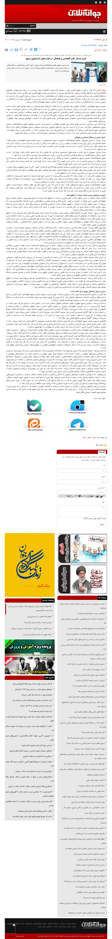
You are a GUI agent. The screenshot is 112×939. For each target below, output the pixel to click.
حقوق (89, 437)
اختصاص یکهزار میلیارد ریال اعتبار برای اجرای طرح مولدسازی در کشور (29, 718)
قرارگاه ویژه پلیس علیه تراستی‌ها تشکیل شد (89, 875)
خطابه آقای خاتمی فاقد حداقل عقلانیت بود (89, 711)
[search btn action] (7, 25)
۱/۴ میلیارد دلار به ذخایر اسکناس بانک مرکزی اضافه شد (85, 848)
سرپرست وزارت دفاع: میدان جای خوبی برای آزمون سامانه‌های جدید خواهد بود (83, 756)
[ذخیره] (16, 49)
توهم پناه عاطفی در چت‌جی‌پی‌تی (39, 616)
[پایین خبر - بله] (34, 409)
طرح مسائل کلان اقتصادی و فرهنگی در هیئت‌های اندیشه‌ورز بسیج (56, 58)
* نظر (103, 502)
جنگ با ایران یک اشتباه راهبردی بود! (91, 691)
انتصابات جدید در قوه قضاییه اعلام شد (91, 613)
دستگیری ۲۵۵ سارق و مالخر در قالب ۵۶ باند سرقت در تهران (30, 786)
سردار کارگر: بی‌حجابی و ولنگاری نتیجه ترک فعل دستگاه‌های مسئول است (84, 704)
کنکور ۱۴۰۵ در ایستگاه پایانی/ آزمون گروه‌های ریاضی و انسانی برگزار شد (83, 724)
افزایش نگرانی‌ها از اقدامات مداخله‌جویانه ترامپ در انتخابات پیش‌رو (84, 820)
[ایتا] (34, 426)
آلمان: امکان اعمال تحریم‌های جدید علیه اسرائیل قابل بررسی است (83, 646)
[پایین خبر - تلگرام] (77, 426)
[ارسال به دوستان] (11, 49)
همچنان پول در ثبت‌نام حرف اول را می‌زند (37, 694)
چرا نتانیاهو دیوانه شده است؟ (94, 897)
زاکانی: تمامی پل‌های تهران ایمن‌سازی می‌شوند (35, 811)
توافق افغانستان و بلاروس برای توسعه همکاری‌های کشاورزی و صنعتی (83, 841)
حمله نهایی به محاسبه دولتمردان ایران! (91, 791)
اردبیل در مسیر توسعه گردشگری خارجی (90, 680)
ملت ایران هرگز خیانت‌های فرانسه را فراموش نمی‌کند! (85, 634)
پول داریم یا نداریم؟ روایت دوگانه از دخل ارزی (88, 802)
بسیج (94, 437)
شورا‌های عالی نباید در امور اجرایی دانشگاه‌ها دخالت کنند (84, 763)
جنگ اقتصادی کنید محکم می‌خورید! (91, 785)
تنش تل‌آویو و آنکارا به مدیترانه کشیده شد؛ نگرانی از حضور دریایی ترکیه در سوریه (84, 656)
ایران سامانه (11, 936)
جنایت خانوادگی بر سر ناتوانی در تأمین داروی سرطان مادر (83, 807)
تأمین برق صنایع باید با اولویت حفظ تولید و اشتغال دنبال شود (82, 769)
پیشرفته (11, 26)
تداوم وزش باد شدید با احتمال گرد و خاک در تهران (33, 771)
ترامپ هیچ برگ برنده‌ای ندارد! (94, 669)
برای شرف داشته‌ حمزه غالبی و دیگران (91, 859)
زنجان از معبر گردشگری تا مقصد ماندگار (90, 865)
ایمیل (103, 477)
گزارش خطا (99, 445)
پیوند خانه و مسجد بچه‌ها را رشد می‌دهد (90, 748)
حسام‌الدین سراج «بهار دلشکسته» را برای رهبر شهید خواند (83, 796)
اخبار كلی (97, 50)
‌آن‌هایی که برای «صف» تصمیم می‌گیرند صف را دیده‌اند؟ (84, 881)
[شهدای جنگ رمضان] (82, 548)
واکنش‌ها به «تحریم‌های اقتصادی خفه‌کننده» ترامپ (86, 628)
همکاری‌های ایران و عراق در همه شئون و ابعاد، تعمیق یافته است (29, 778)
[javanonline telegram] (35, 49)
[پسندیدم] (40, 49)
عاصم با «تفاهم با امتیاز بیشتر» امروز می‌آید (89, 854)
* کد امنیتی (101, 488)
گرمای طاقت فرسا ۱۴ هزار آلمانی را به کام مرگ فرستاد (85, 743)
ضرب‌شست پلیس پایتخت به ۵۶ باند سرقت (36, 705)
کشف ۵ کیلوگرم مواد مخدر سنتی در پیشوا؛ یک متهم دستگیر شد (29, 728)
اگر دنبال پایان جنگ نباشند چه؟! (93, 732)
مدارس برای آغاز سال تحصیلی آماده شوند (37, 745)
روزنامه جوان (98, 398)
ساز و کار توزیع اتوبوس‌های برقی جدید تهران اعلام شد (32, 816)
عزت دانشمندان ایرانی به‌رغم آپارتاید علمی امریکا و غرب (32, 700)
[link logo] (81, 12)
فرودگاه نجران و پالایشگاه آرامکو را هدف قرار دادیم (86, 696)
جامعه (105, 50)
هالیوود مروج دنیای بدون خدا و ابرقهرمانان (89, 870)
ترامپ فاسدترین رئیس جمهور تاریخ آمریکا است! (87, 717)
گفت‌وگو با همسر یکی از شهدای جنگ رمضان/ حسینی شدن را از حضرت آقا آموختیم (30, 608)
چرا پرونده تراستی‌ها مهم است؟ (40, 711)
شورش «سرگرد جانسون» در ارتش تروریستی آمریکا (86, 737)
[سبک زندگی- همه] (30, 565)
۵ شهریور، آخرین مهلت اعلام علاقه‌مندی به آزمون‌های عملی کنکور (29, 737)
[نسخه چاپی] (6, 49)
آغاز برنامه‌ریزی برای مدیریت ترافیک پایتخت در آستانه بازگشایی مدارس (29, 803)
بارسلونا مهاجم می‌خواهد (96, 774)
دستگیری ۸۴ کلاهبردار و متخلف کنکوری (37, 756)
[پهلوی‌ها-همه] (30, 665)
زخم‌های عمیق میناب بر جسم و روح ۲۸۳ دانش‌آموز (33, 689)
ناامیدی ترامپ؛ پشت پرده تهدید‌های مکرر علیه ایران (86, 639)
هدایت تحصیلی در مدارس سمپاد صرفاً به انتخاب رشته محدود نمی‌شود (83, 605)
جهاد (84, 437)
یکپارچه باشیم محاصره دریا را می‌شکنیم (90, 833)
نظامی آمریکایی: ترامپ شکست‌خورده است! (89, 685)
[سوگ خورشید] (82, 579)
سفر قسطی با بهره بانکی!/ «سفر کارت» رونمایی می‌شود (31, 628)
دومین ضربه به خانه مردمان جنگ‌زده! (37, 622)
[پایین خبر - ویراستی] (77, 408)
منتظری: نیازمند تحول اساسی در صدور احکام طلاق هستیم (31, 750)
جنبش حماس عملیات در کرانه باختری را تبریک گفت (86, 664)
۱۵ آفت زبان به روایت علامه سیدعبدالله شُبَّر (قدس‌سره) (32, 683)
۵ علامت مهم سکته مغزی (95, 780)
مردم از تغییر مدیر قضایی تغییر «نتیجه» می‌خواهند (86, 912)
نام (104, 465)
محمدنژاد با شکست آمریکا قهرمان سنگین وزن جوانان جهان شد (83, 621)
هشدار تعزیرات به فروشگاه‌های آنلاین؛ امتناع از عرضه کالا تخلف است (29, 763)
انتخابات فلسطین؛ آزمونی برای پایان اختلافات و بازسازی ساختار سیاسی (82, 905)
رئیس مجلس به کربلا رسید (95, 813)
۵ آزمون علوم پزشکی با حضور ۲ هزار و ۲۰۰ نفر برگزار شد (84, 828)
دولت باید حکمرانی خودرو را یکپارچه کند (90, 886)
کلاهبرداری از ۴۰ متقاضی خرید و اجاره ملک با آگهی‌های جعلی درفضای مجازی (29, 793)
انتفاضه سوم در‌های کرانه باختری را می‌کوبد (89, 675)
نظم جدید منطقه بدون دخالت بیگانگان (91, 892)
